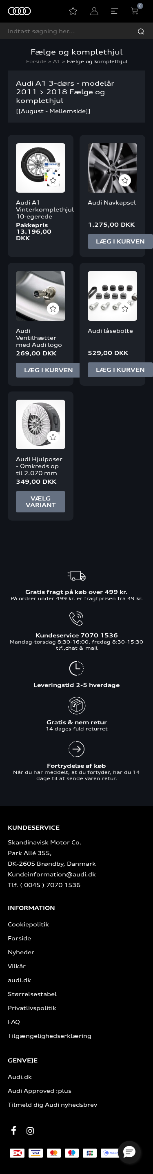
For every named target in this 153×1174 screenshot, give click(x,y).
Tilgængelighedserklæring (49, 1035)
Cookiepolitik (28, 924)
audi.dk (19, 979)
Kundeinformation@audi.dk (52, 874)
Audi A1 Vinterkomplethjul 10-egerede (40, 209)
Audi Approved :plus (39, 1090)
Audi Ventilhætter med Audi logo (39, 337)
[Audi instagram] (30, 1131)
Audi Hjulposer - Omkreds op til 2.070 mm (39, 465)
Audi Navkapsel (112, 202)
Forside (36, 61)
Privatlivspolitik (32, 1007)
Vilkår (17, 965)
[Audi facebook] (14, 1130)
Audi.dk (20, 1076)
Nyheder (21, 952)
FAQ (14, 1021)
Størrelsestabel (32, 993)
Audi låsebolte (110, 330)
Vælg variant (41, 501)
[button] (129, 1152)
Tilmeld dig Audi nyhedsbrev (52, 1104)
